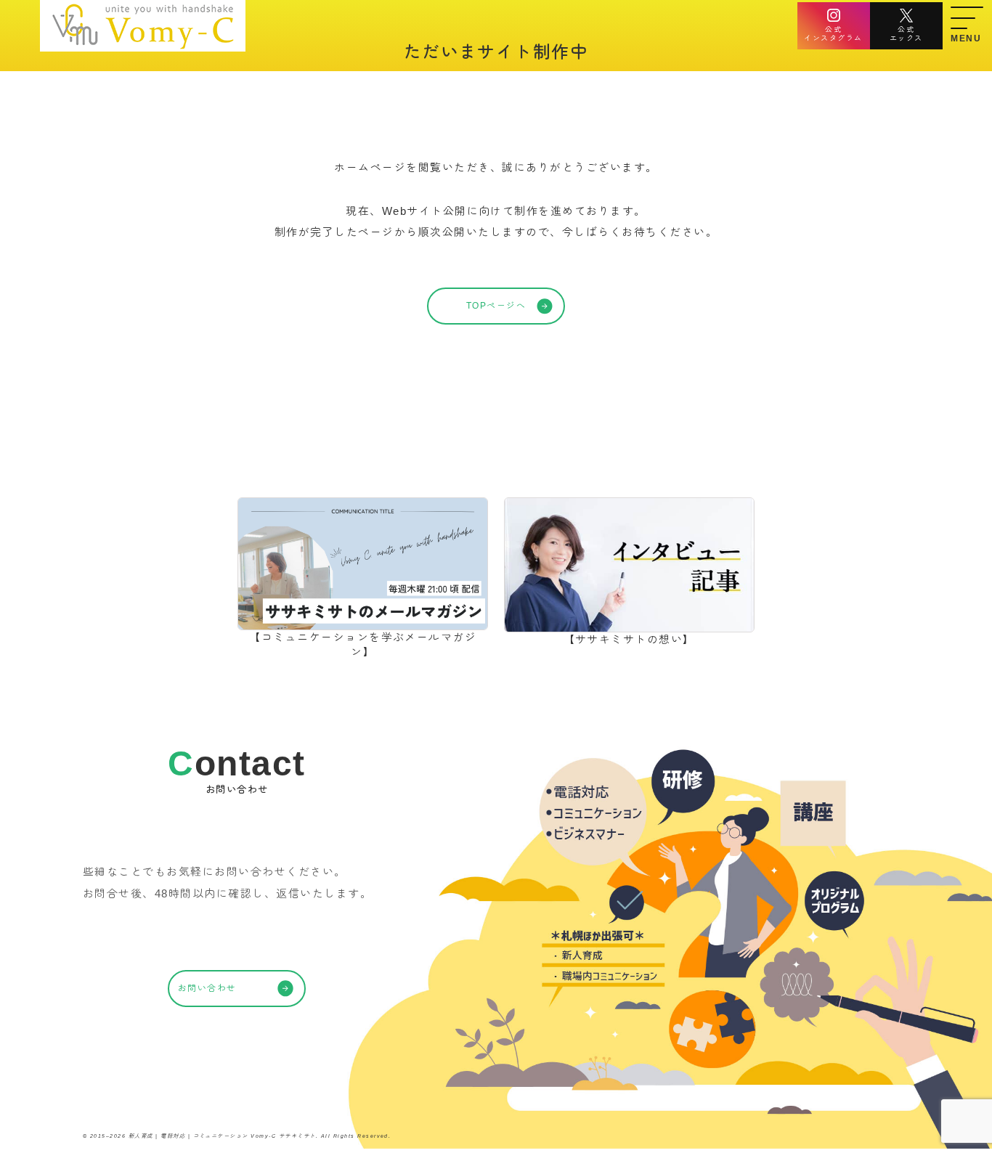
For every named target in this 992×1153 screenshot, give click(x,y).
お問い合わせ (207, 988)
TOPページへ (496, 306)
